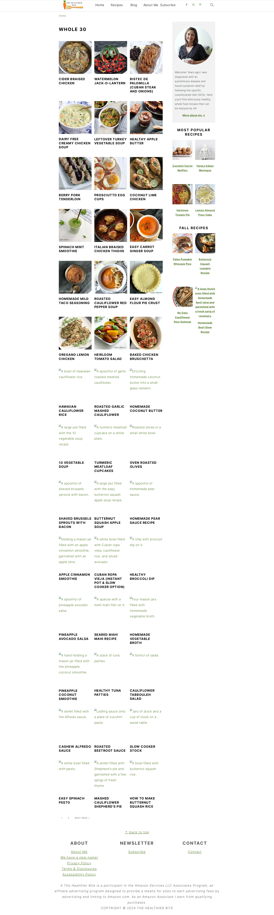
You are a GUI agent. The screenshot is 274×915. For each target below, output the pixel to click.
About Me (150, 5)
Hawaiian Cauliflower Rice (71, 411)
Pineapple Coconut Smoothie (68, 695)
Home (99, 5)
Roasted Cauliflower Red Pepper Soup (110, 303)
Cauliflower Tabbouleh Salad (142, 695)
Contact (195, 852)
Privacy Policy (79, 863)
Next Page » (82, 818)
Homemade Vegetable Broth (140, 639)
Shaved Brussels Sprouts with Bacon (75, 523)
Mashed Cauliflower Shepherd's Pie (108, 802)
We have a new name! (79, 857)
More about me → (194, 115)
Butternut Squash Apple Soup (107, 523)
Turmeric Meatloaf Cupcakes (103, 467)
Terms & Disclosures (79, 869)
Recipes (117, 5)
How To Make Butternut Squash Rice (142, 802)
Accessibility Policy (79, 874)
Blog (133, 5)
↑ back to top (137, 832)
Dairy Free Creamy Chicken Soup (74, 143)
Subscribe (168, 5)
